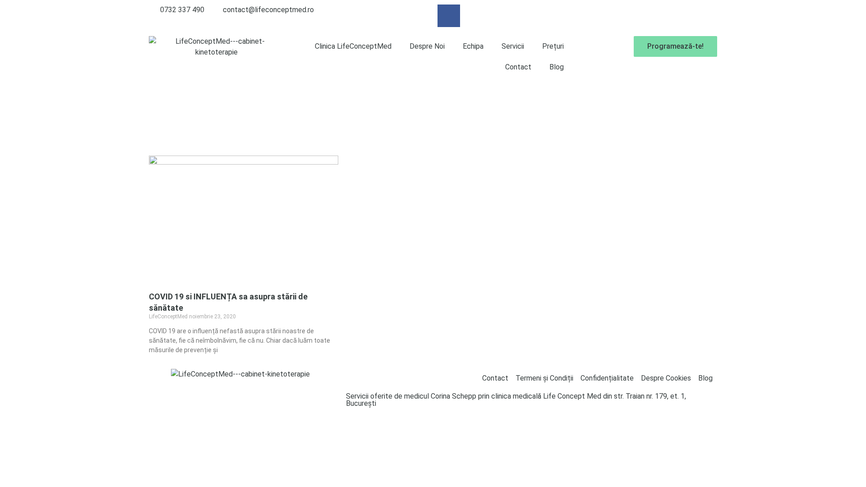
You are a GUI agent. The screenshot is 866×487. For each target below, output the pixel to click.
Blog (556, 67)
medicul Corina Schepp (440, 396)
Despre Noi (427, 46)
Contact (518, 67)
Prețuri (553, 46)
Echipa (473, 46)
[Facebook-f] (449, 16)
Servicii (513, 46)
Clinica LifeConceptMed (353, 46)
